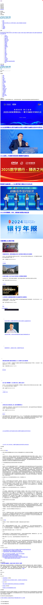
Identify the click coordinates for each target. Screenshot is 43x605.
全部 (5, 33)
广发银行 (4, 90)
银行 (3, 96)
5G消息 (4, 87)
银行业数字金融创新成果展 (10, 61)
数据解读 (21, 22)
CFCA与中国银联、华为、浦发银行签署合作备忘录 (14, 212)
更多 (7, 453)
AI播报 (4, 27)
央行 (3, 592)
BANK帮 (6, 58)
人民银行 (4, 284)
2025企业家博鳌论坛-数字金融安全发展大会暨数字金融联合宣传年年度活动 (21, 127)
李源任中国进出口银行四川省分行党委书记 (13, 561)
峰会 (3, 306)
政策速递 (24, 22)
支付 (3, 76)
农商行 (4, 93)
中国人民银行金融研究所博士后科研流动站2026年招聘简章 (13, 594)
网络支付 (16, 32)
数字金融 (2, 32)
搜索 (1, 30)
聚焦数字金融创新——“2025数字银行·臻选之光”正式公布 (16, 184)
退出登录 (2, 9)
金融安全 (31, 32)
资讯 (3, 21)
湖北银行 (4, 596)
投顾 (3, 79)
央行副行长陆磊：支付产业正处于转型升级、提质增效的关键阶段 (15, 276)
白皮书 (4, 78)
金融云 (25, 32)
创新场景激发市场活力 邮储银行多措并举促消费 (12, 553)
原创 (3, 22)
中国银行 (4, 81)
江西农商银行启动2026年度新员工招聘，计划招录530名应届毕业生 (15, 590)
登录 (1, 0)
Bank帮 (2, 33)
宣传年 (4, 26)
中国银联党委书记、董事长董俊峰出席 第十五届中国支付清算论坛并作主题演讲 (17, 254)
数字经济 (4, 369)
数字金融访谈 (5, 308)
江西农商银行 (5, 588)
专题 (3, 24)
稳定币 (5, 32)
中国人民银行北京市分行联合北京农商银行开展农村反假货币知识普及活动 (17, 552)
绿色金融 (4, 89)
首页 (3, 20)
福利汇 (15, 22)
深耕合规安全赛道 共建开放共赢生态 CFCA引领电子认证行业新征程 (15, 360)
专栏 (3, 25)
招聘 (7, 22)
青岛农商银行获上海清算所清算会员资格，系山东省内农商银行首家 (15, 560)
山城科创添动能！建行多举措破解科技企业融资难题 (12, 554)
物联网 (27, 32)
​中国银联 (4, 263)
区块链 (22, 32)
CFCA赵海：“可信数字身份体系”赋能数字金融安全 (14, 155)
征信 (3, 83)
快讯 (5, 22)
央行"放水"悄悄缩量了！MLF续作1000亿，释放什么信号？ (14, 382)
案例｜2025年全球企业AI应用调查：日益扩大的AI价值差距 (13, 556)
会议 (9, 22)
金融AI (19, 32)
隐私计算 (8, 32)
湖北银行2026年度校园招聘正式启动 (9, 598)
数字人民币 (12, 32)
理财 (13, 22)
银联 (3, 77)
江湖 (11, 22)
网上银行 (4, 82)
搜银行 (4, 28)
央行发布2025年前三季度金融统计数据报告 (10, 557)
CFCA (4, 84)
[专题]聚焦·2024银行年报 (7, 241)
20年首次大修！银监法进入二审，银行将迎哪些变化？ (13, 404)
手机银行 (4, 86)
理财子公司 (5, 88)
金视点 (18, 22)
